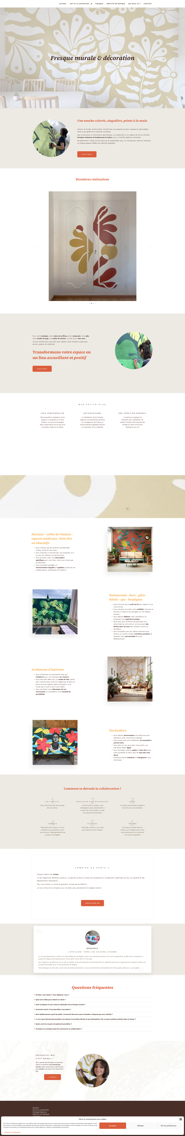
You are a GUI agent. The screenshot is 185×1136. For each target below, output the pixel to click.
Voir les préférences (168, 1126)
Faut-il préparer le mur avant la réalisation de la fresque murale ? (60, 1004)
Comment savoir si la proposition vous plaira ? (53, 1009)
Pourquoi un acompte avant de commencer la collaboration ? (59, 1029)
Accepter (112, 1126)
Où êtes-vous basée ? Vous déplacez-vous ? (52, 995)
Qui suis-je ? (134, 3)
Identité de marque (115, 3)
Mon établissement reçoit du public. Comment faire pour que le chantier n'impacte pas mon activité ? (74, 1014)
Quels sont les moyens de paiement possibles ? (54, 1024)
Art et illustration (79, 3)
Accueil (63, 3)
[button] (181, 1119)
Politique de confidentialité (12, 1132)
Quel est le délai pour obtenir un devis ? (51, 999)
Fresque (99, 3)
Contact (148, 3)
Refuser (141, 1126)
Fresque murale (40, 1112)
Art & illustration (41, 1110)
